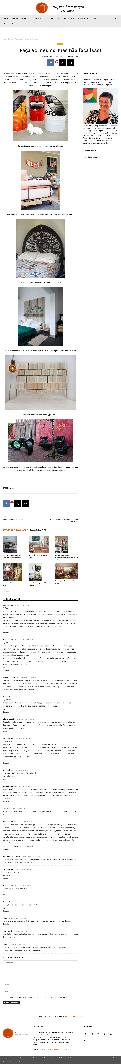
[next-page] (7, 590)
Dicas (4, 552)
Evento (5, 580)
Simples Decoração (10, 1062)
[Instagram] (91, 1034)
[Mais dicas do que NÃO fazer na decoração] (40, 572)
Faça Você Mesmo (99, 1058)
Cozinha (53, 1058)
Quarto (57, 552)
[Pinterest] (98, 1034)
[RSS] (104, 1034)
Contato (94, 18)
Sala (40, 1058)
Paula (5, 918)
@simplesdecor (73, 1016)
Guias (24, 18)
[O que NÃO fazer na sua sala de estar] (40, 544)
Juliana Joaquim (9, 719)
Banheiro (62, 1058)
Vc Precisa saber (38, 18)
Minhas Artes (83, 18)
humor (11, 488)
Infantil (69, 1058)
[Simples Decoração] (60, 7)
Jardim (88, 1058)
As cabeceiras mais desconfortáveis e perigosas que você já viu (66, 557)
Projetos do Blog (69, 18)
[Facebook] (50, 62)
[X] (62, 62)
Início (6, 18)
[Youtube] (85, 1040)
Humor (10, 39)
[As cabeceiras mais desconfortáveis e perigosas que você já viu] (66, 544)
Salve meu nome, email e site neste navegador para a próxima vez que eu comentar (37, 997)
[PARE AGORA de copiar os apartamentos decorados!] (14, 544)
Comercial (110, 1058)
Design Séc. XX (54, 18)
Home (22, 1058)
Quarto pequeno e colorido (13, 519)
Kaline (5, 808)
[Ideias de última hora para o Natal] (14, 572)
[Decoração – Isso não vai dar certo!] (66, 571)
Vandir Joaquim (9, 677)
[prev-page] (4, 590)
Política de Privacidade (12, 24)
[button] (115, 18)
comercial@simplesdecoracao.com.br (54, 1050)
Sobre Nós (15, 18)
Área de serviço (79, 1058)
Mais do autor (38, 530)
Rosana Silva (48, 56)
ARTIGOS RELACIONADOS (15, 530)
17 (79, 56)
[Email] (70, 62)
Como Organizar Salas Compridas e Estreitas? (64, 520)
